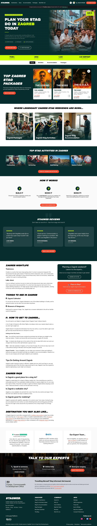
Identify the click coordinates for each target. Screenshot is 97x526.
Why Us (56, 502)
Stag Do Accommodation (41, 504)
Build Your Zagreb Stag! (48, 205)
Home (32, 62)
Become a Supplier (78, 509)
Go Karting (32, 165)
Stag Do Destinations (40, 500)
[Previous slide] (8, 161)
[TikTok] (85, 519)
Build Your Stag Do (77, 470)
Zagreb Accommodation (74, 290)
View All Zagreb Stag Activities (48, 171)
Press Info (76, 504)
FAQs (53, 469)
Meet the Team (57, 507)
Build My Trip (11, 47)
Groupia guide (57, 488)
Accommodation (27, 2)
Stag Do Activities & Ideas (41, 502)
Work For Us (57, 512)
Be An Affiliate (77, 507)
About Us (56, 500)
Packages (35, 2)
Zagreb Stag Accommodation (72, 136)
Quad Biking (54, 165)
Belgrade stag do (44, 420)
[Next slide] (89, 161)
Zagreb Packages (14, 138)
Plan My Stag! (91, 2)
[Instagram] (82, 519)
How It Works (57, 504)
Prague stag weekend (19, 420)
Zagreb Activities (74, 276)
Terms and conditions (86, 524)
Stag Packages (38, 507)
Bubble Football (77, 165)
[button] (74, 3)
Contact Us (8, 509)
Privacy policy (69, 524)
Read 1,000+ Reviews (48, 251)
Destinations (14, 2)
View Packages (25, 47)
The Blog (37, 512)
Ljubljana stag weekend (37, 415)
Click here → (65, 7)
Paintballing (11, 165)
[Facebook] (87, 519)
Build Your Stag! (9, 93)
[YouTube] (90, 519)
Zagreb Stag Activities (45, 138)
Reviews (56, 509)
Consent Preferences (79, 512)
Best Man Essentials (39, 509)
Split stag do (20, 417)
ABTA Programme (78, 502)
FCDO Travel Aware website (57, 486)
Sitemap (76, 500)
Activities (40, 62)
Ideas (20, 2)
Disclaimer (77, 524)
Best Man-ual (42, 2)
